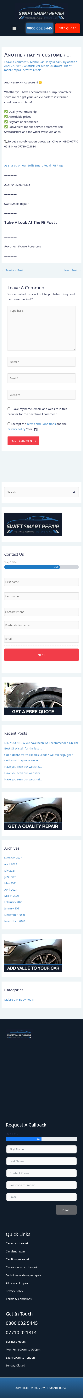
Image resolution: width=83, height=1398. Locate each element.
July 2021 (9, 870)
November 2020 (14, 921)
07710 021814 (21, 1332)
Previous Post (12, 270)
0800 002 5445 (22, 1323)
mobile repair (12, 70)
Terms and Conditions (41, 424)
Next (66, 1209)
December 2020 (14, 915)
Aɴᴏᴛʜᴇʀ (29, 66)
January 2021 (12, 908)
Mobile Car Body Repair (45, 62)
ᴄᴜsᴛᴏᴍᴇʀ (56, 66)
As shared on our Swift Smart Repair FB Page (33, 165)
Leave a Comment (16, 62)
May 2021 (10, 883)
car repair (42, 66)
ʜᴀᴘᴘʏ (68, 66)
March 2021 (11, 896)
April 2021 (10, 889)
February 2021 (13, 902)
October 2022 (13, 858)
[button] (14, 28)
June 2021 (10, 877)
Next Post (72, 270)
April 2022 (10, 864)
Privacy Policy (16, 429)
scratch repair (32, 70)
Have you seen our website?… (23, 767)
